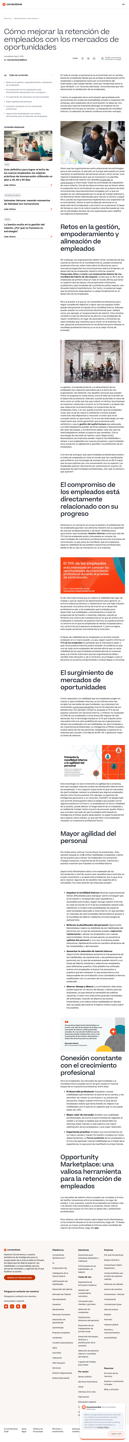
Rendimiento (58, 1309)
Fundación (109, 1299)
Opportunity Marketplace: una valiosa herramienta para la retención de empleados (26, 115)
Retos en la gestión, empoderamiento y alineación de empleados (29, 83)
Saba (54, 1348)
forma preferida (95, 1138)
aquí (96, 1228)
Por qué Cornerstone (113, 1255)
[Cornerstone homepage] (28, 1250)
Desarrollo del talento (62, 1289)
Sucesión (56, 1304)
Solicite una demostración (19, 1277)
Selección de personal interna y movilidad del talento (88, 1353)
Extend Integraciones (62, 1373)
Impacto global (111, 1324)
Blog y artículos (111, 1389)
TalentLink (57, 1358)
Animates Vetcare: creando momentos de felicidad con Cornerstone (25, 195)
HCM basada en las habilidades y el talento (87, 1269)
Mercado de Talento (61, 1294)
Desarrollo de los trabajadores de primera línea (86, 1328)
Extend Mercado (60, 1378)
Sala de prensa (111, 1309)
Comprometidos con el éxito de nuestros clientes (113, 1276)
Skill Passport (58, 1363)
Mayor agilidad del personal (19, 101)
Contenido (57, 1337)
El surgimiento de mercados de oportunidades (27, 97)
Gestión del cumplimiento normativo (84, 1293)
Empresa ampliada (61, 1332)
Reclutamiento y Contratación (26, 19)
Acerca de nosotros (113, 1289)
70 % (108, 1100)
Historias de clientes (113, 1284)
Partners (108, 1319)
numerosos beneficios (83, 707)
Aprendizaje (57, 1327)
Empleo (107, 1314)
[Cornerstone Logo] (12, 4)
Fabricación (83, 1397)
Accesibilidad (110, 1337)
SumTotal (56, 1353)
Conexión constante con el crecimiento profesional (24, 107)
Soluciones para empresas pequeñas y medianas (88, 1258)
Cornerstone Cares (113, 1304)
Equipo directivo (111, 1260)
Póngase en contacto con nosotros (20, 1296)
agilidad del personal (78, 940)
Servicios (56, 1368)
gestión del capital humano (92, 424)
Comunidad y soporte (14, 1301)
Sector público (85, 1376)
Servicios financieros (87, 1381)
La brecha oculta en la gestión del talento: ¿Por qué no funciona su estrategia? (25, 219)
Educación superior (87, 1402)
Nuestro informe (96, 533)
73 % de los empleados (71, 642)
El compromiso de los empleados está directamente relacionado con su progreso (26, 91)
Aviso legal (24, 1430)
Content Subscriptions (62, 1342)
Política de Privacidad (38, 1430)
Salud (80, 1387)
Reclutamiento (59, 1299)
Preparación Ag (59, 1268)
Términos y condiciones (57, 1430)
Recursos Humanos (61, 1314)
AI (53, 1263)
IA (83, 855)
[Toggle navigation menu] (122, 4)
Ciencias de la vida (87, 1392)
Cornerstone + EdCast (114, 1294)
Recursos (8, 19)
